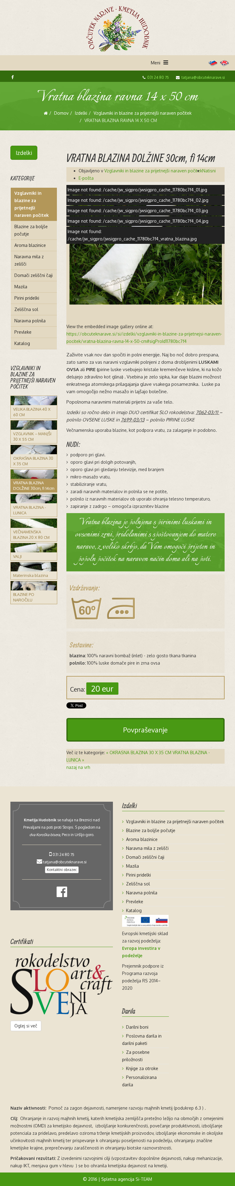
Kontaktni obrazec (62, 869)
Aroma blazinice (30, 245)
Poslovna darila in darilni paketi (142, 1039)
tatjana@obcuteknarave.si (203, 77)
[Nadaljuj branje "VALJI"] (34, 547)
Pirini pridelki (26, 298)
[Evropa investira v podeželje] (145, 921)
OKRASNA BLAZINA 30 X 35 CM (33, 461)
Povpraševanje (145, 729)
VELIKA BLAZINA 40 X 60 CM (31, 412)
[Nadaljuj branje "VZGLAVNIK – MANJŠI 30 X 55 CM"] (34, 425)
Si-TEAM (144, 1179)
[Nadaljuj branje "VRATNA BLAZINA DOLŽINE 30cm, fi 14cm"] (34, 474)
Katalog (22, 343)
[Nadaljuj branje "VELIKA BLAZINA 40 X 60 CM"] (34, 400)
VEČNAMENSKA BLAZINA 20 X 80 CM (31, 534)
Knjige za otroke (142, 1068)
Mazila (20, 286)
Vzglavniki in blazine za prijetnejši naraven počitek (143, 113)
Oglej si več (25, 1025)
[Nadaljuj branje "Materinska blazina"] (34, 566)
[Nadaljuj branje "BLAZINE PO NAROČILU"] (34, 585)
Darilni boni (137, 1027)
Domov (61, 113)
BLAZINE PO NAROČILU (23, 597)
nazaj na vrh (78, 767)
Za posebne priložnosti (136, 1056)
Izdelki (81, 113)
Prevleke (23, 332)
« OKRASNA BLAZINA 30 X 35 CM (138, 752)
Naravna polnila (30, 320)
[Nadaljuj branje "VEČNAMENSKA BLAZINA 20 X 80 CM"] (34, 523)
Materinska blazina (30, 575)
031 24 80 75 (158, 77)
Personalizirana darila (139, 1081)
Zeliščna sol (26, 309)
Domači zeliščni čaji (33, 275)
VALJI (17, 556)
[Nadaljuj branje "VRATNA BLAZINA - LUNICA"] (34, 498)
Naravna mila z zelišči (29, 260)
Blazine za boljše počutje (31, 230)
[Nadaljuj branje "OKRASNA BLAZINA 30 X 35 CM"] (34, 449)
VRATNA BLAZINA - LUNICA (29, 510)
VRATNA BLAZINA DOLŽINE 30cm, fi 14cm (33, 485)
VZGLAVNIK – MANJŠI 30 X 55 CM (32, 436)
